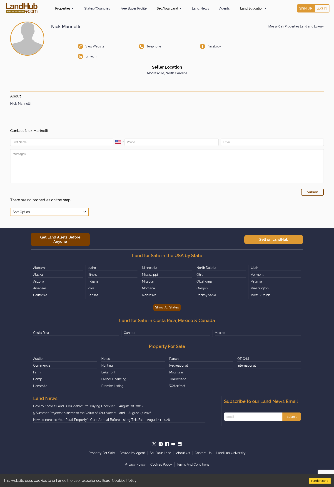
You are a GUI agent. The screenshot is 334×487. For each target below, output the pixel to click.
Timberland (178, 379)
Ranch (174, 358)
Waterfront (177, 386)
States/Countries (97, 8)
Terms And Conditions (193, 464)
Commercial (42, 365)
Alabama (40, 268)
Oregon (202, 288)
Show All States (167, 307)
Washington (260, 288)
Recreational (178, 365)
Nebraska (149, 295)
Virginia (256, 281)
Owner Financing (113, 379)
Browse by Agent (132, 453)
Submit (292, 416)
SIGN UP (305, 8)
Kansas (93, 295)
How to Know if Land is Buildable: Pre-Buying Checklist (74, 406)
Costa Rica (41, 333)
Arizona (38, 281)
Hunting (107, 365)
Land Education (251, 8)
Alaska (38, 274)
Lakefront (108, 372)
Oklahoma (204, 281)
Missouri (148, 281)
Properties (62, 8)
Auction (38, 358)
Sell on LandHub (273, 239)
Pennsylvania (206, 295)
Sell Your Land (167, 8)
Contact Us (203, 453)
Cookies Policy (124, 480)
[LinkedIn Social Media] (180, 444)
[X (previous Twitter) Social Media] (154, 444)
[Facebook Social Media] (167, 444)
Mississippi (150, 274)
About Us (183, 453)
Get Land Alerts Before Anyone (60, 239)
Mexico (220, 333)
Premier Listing (112, 386)
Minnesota (149, 268)
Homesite (40, 386)
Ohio (200, 274)
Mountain (176, 372)
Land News (200, 8)
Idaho (92, 268)
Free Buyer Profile (133, 8)
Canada (129, 333)
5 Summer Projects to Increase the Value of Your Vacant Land (79, 413)
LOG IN (322, 8)
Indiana (93, 281)
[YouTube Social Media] (173, 444)
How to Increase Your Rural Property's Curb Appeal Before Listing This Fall (88, 420)
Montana (148, 288)
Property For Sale (102, 453)
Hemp (37, 379)
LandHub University (231, 453)
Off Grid (243, 358)
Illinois (92, 274)
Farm (37, 372)
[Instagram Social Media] (161, 444)
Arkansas (40, 288)
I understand (319, 480)
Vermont (257, 274)
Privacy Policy (135, 464)
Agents (224, 8)
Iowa (91, 288)
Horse (105, 358)
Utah (254, 268)
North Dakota (206, 268)
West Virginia (261, 295)
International (246, 365)
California (40, 295)
